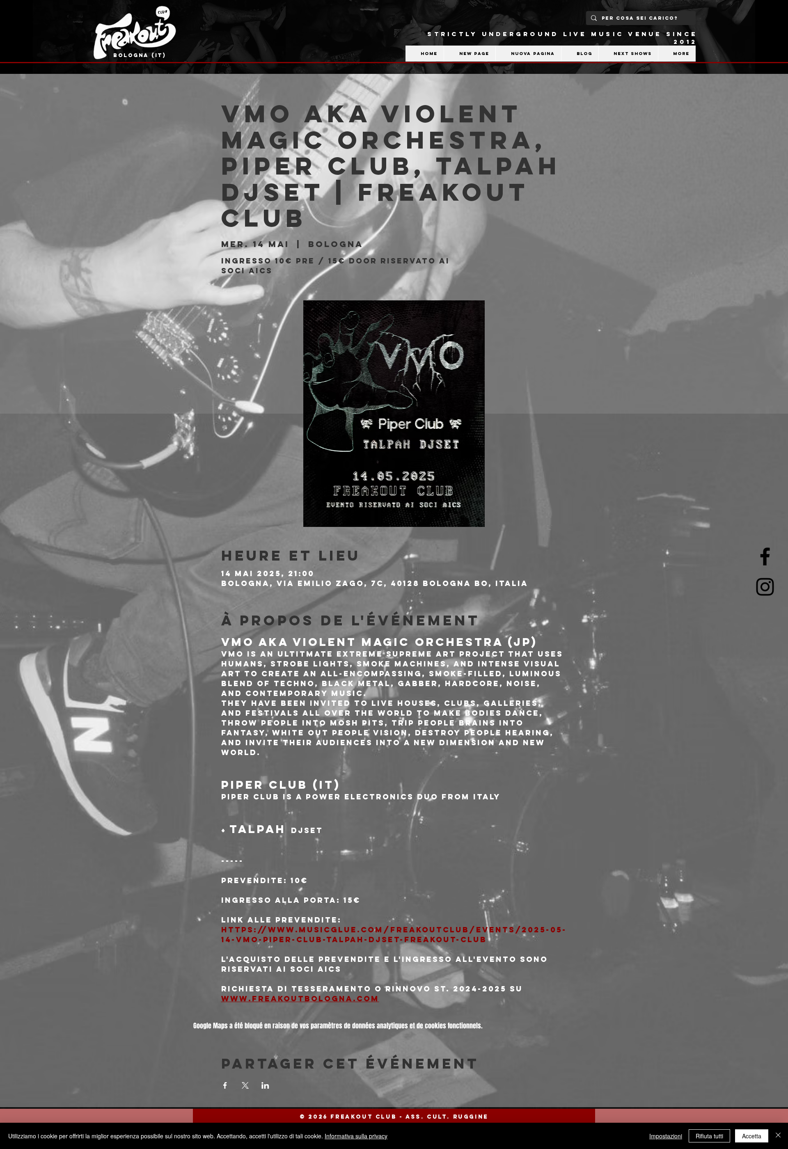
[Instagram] (765, 587)
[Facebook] (765, 556)
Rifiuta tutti (709, 1136)
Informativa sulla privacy (356, 1136)
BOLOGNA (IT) (139, 55)
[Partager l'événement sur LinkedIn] (265, 1085)
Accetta (751, 1136)
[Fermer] (778, 1135)
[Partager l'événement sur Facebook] (225, 1085)
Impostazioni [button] (665, 1136)
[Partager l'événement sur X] (245, 1085)
